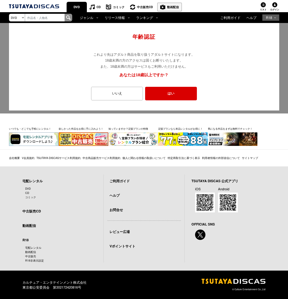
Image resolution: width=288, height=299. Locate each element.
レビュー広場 (120, 231)
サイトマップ (250, 158)
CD (99, 7)
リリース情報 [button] (115, 17)
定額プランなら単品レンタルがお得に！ (180, 128)
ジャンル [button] (86, 17)
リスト (263, 9)
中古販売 (30, 256)
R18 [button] (269, 17)
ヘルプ (251, 17)
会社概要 (14, 158)
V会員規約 (28, 158)
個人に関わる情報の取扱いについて (144, 158)
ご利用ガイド (230, 17)
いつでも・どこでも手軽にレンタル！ (30, 128)
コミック (119, 7)
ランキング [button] (144, 17)
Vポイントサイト (122, 246)
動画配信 (173, 7)
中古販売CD (145, 7)
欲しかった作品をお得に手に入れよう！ (81, 128)
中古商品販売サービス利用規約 (101, 158)
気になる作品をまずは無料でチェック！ (230, 128)
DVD (77, 7)
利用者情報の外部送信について (221, 158)
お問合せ (116, 209)
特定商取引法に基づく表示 (184, 158)
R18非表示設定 (34, 260)
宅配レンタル (33, 247)
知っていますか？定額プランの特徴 (128, 128)
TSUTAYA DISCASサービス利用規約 (58, 158)
